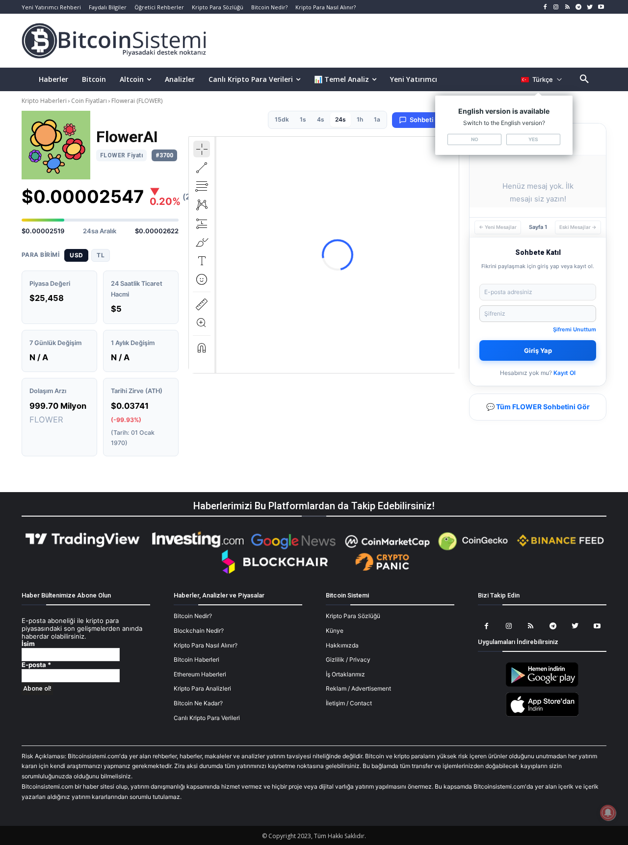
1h (360, 119)
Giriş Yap (538, 350)
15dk (282, 119)
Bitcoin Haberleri (196, 659)
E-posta (36, 665)
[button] (584, 79)
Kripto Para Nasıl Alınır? (205, 645)
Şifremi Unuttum (574, 329)
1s (303, 119)
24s (340, 119)
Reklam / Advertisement (358, 688)
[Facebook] (544, 7)
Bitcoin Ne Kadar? (198, 703)
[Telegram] (578, 7)
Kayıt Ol (564, 372)
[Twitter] (589, 7)
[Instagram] (556, 7)
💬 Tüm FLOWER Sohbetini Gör (538, 406)
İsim (28, 643)
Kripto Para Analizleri (202, 688)
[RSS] (567, 7)
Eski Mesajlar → (578, 227)
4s (320, 119)
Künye (334, 630)
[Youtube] (600, 7)
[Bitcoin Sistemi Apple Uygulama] (542, 715)
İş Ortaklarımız (345, 674)
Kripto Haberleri (45, 101)
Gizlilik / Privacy (348, 659)
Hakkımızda (342, 645)
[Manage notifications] (608, 812)
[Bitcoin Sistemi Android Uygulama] (542, 685)
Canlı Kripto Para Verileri (207, 717)
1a (377, 119)
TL (101, 255)
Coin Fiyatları (89, 101)
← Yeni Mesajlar (498, 227)
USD (76, 255)
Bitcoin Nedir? (193, 616)
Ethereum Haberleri (200, 674)
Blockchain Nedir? (199, 630)
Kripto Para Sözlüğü (353, 616)
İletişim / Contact (349, 703)
